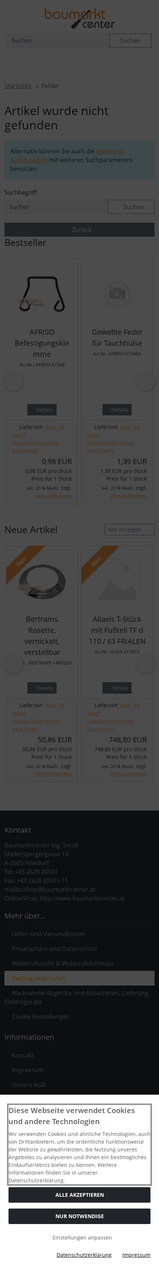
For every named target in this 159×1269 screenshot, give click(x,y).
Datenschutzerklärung (84, 1254)
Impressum (136, 1254)
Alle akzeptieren (79, 1194)
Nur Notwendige (79, 1216)
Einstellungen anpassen (81, 1237)
